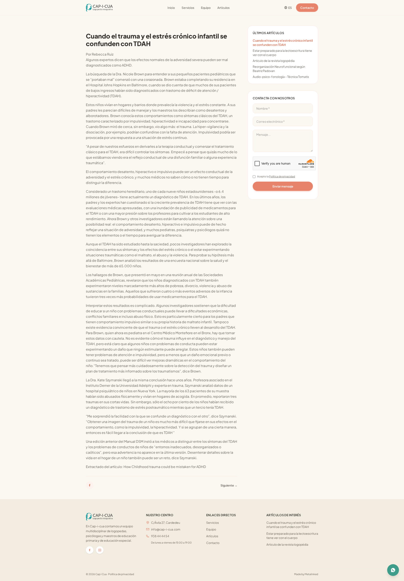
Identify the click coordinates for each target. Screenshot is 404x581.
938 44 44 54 (160, 536)
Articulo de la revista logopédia (274, 60)
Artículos (223, 7)
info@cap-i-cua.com (165, 529)
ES (290, 7)
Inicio (171, 7)
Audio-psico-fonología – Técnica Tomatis (281, 76)
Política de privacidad (282, 176)
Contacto (307, 7)
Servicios (188, 7)
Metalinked (311, 574)
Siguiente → (229, 485)
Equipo (206, 7)
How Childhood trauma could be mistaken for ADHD (165, 466)
